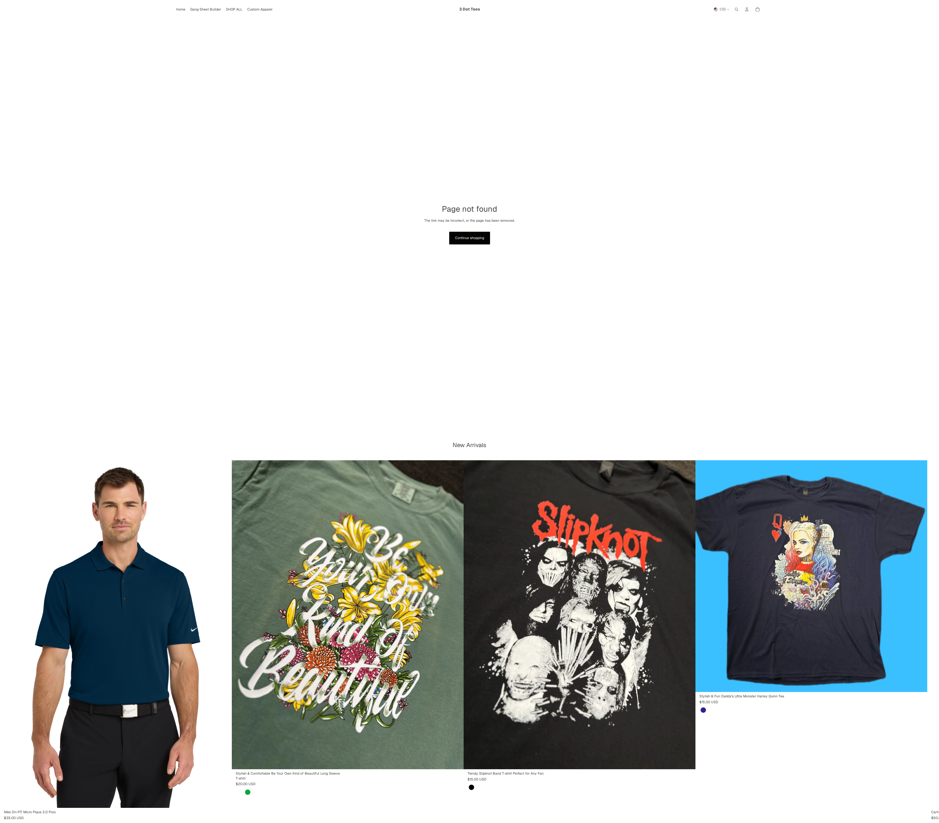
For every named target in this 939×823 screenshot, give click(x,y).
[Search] (736, 9)
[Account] (746, 9)
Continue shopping (469, 238)
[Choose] (224, 800)
